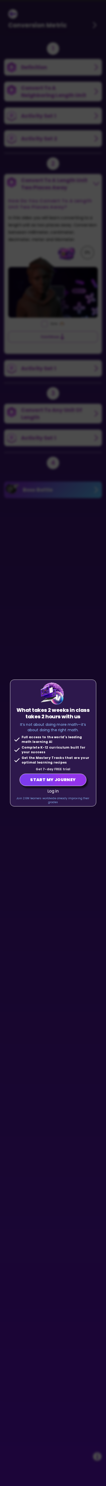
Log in (53, 791)
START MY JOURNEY (53, 780)
